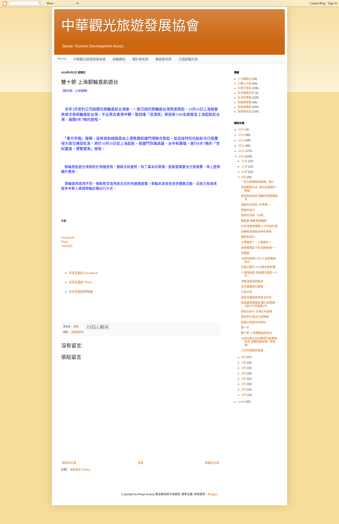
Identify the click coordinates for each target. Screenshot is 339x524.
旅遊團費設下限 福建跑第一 (258, 247)
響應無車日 (248, 237)
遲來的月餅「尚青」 (253, 215)
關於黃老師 (140, 59)
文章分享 (246, 292)
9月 (244, 177)
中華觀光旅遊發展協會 (130, 25)
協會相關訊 (244, 107)
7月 (244, 362)
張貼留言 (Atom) (80, 469)
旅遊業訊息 (77, 332)
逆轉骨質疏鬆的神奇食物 (256, 231)
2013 (241, 140)
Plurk (64, 241)
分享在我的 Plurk (80, 282)
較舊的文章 (212, 463)
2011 (241, 151)
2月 (244, 389)
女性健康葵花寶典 (252, 286)
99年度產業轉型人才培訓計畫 (259, 226)
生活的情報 (244, 97)
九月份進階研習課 (252, 350)
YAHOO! (67, 246)
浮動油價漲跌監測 (252, 281)
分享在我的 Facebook (83, 273)
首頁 (140, 463)
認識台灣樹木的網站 (253, 322)
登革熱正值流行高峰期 (255, 316)
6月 (244, 368)
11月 (244, 166)
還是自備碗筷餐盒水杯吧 (256, 297)
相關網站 (119, 59)
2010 (241, 156)
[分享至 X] (97, 326)
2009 (241, 401)
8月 (244, 357)
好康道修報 (244, 102)
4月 (244, 378)
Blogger (212, 494)
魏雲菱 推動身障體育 (254, 221)
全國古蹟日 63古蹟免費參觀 (258, 267)
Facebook (67, 237)
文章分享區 (244, 88)
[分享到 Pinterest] (106, 326)
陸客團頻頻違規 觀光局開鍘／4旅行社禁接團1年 (259, 304)
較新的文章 (69, 463)
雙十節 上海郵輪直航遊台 (256, 333)
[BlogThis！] (93, 326)
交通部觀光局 (188, 59)
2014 (241, 134)
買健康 (245, 253)
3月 (244, 384)
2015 (241, 129)
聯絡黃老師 (163, 59)
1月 (244, 395)
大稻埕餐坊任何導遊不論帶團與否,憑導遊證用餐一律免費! (259, 342)
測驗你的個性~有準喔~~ (256, 204)
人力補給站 (244, 79)
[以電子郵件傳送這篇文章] (89, 326)
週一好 (245, 327)
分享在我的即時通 (81, 291)
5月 (244, 373)
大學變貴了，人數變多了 (256, 242)
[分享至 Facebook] (102, 326)
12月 (244, 161)
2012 (241, 145)
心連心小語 (244, 83)
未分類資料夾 (246, 93)
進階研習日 (248, 210)
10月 (244, 172)
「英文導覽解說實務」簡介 (257, 182)
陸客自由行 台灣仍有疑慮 (256, 311)
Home (61, 58)
